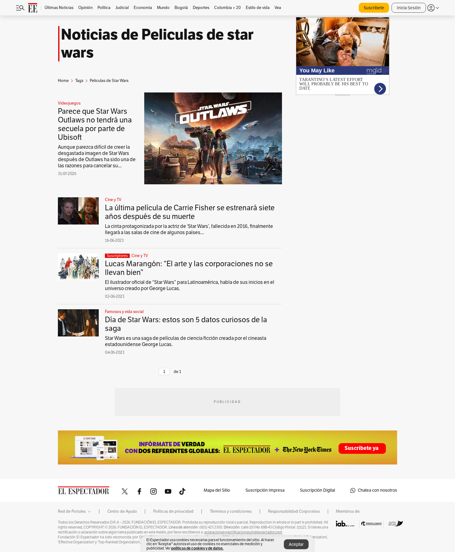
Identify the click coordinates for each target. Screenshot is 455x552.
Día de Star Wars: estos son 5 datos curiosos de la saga (186, 324)
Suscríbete (374, 8)
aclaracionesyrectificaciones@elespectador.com (243, 532)
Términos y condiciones (231, 511)
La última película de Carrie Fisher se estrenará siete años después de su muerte (190, 212)
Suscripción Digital (317, 490)
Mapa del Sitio (217, 490)
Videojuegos (69, 103)
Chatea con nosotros (377, 490)
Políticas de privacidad (173, 511)
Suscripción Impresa (264, 490)
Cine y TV (113, 199)
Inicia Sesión (409, 8)
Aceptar (296, 544)
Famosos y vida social (124, 311)
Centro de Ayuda (122, 511)
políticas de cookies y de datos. (197, 548)
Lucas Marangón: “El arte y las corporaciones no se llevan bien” (189, 268)
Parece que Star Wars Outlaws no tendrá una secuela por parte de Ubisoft (95, 124)
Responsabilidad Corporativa (294, 511)
